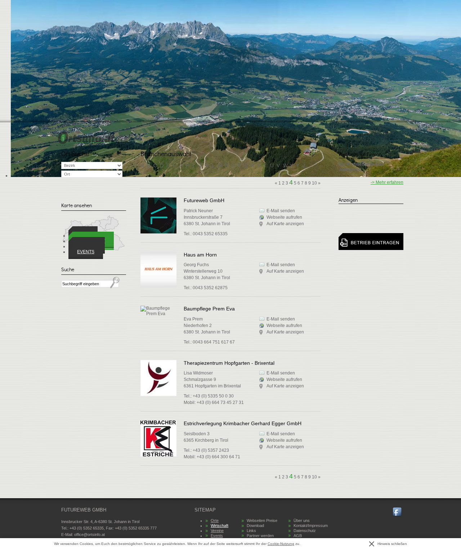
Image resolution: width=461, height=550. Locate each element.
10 (314, 476)
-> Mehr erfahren (387, 182)
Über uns (302, 520)
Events (85, 251)
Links (251, 530)
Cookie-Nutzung (281, 544)
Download (255, 525)
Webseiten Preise (262, 520)
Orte (215, 520)
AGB (298, 535)
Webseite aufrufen (284, 325)
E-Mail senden (281, 264)
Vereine (217, 530)
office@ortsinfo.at (89, 534)
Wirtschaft (219, 525)
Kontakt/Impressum (311, 525)
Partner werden (260, 535)
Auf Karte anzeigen (285, 271)
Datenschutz (305, 530)
